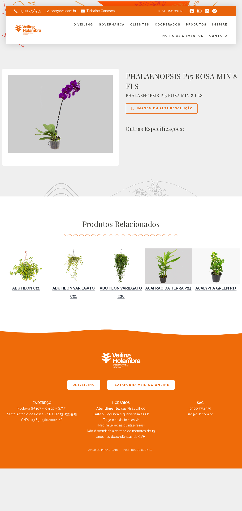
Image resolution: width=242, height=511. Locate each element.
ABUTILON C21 (26, 288)
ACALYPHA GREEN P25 (216, 288)
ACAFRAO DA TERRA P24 (168, 288)
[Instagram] (199, 11)
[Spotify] (214, 11)
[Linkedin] (207, 11)
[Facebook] (192, 11)
